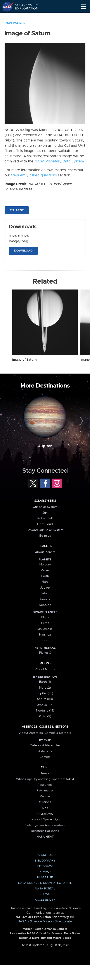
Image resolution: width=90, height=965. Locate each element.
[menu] (83, 7)
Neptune (45, 605)
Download (23, 250)
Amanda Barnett (55, 929)
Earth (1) (45, 681)
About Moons (45, 669)
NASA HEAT (45, 836)
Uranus (45, 599)
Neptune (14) (45, 710)
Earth (45, 576)
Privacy (45, 871)
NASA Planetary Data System (59, 161)
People (45, 796)
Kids (45, 808)
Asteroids (45, 751)
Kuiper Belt (45, 518)
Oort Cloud (45, 524)
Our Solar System (45, 506)
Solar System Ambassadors (45, 825)
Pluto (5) (45, 716)
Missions (45, 802)
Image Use (45, 877)
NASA (6, 7)
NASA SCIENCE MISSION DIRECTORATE (45, 883)
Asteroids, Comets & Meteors (45, 726)
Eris (45, 640)
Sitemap (45, 894)
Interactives (45, 813)
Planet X (45, 652)
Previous (9, 421)
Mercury (45, 564)
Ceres (45, 623)
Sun (45, 512)
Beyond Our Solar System (45, 530)
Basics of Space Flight (45, 819)
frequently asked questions (34, 175)
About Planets (45, 552)
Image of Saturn (24, 359)
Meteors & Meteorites (45, 745)
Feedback (45, 866)
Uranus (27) (45, 705)
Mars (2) (45, 687)
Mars (45, 581)
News (45, 773)
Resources (45, 784)
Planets (44, 546)
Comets (45, 756)
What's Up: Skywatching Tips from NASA (45, 779)
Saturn (45, 593)
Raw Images (15, 23)
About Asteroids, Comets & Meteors (45, 732)
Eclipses (45, 535)
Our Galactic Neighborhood (24, 17)
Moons (45, 663)
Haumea (45, 634)
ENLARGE (17, 210)
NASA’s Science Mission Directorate (44, 921)
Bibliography (45, 860)
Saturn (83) (45, 699)
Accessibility (45, 899)
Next (80, 421)
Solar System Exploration (24, 7)
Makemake (45, 629)
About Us (45, 855)
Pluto (45, 617)
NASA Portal (45, 888)
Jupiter (45, 446)
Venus (45, 570)
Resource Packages (45, 830)
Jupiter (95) (45, 693)
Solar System (45, 500)
